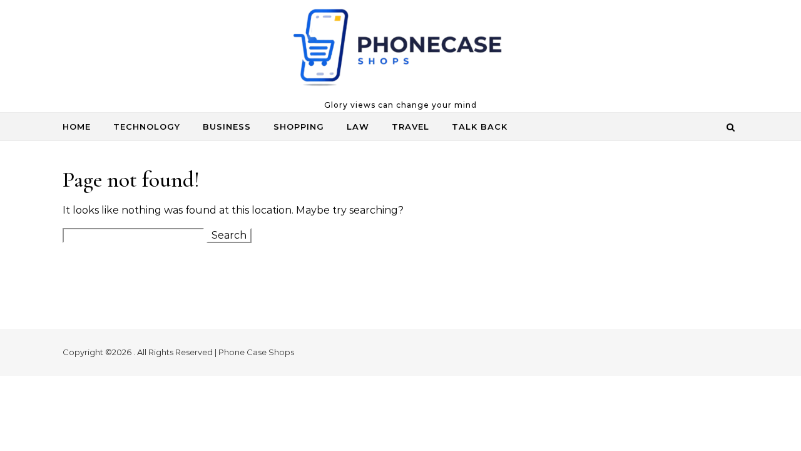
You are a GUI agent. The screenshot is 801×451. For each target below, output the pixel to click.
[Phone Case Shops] (400, 50)
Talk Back (480, 127)
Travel (410, 127)
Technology (146, 127)
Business (227, 127)
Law (358, 127)
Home (77, 127)
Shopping (298, 127)
